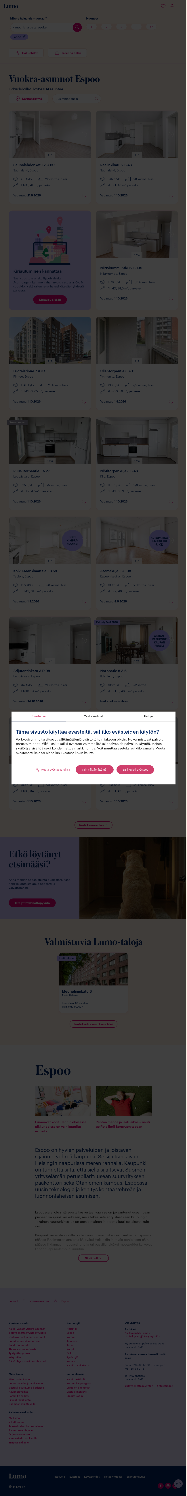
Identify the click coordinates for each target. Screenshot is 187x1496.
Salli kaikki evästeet (135, 769)
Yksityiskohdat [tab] (93, 716)
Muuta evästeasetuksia (55, 769)
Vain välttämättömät (94, 769)
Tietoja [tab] (148, 716)
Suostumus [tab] (39, 716)
